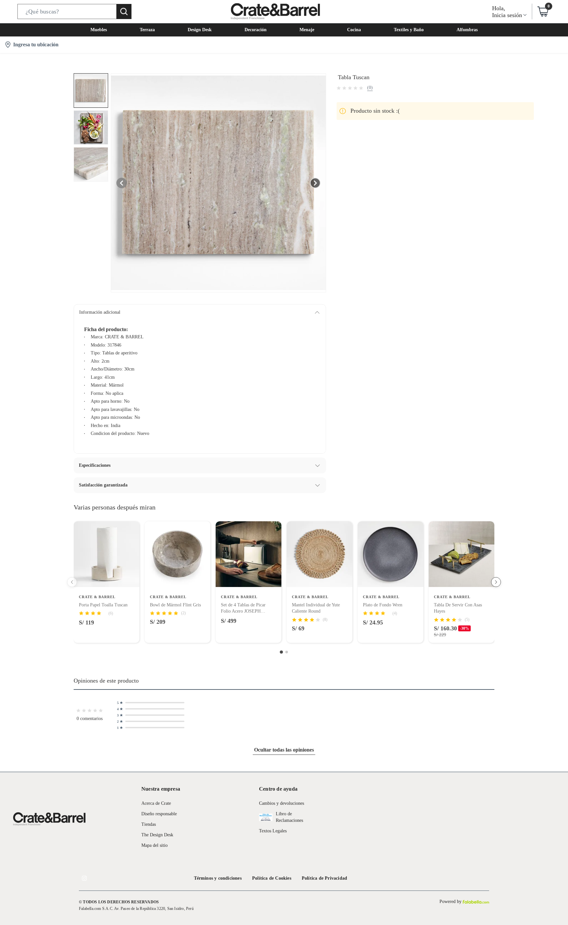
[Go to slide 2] (286, 652)
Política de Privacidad (324, 878)
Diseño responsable (159, 813)
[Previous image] (121, 183)
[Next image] (315, 183)
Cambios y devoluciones (281, 803)
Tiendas (148, 824)
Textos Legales (273, 830)
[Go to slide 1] (281, 652)
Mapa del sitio (154, 845)
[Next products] (496, 582)
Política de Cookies (271, 878)
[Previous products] (72, 582)
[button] (74, 11)
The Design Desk (157, 834)
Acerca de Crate (156, 803)
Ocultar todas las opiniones (284, 750)
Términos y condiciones (218, 878)
